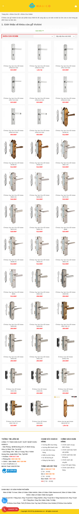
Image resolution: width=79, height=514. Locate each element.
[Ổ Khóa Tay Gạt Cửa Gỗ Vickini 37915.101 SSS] (39, 117)
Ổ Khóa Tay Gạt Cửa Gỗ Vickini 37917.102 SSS (65, 66)
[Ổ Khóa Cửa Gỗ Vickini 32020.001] (39, 375)
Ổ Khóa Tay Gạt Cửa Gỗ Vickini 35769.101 (65, 131)
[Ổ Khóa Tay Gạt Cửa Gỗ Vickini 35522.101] (13, 181)
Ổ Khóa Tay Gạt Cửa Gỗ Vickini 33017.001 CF (65, 325)
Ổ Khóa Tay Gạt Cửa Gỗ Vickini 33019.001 (13, 325)
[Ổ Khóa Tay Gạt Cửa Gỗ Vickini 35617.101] (65, 149)
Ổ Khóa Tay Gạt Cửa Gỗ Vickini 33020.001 (65, 293)
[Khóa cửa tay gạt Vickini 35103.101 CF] (65, 407)
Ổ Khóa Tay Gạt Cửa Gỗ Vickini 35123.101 (13, 228)
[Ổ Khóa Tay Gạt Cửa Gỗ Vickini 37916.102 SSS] (39, 84)
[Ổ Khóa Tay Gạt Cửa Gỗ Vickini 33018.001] (39, 311)
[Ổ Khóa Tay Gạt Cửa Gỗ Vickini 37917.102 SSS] (65, 52)
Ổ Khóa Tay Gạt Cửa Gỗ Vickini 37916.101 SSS (65, 99)
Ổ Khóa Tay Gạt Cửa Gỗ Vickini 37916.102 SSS (39, 99)
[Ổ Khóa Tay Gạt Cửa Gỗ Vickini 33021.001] (39, 278)
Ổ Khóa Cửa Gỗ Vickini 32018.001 (65, 390)
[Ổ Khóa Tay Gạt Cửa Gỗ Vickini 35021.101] (65, 246)
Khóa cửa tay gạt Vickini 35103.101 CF (65, 422)
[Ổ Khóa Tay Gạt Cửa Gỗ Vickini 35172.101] (65, 181)
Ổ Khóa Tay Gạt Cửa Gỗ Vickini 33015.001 (13, 357)
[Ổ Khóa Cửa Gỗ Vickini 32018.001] (65, 375)
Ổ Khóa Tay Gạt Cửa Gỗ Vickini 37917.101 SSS (13, 99)
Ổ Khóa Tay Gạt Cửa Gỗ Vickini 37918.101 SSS (39, 66)
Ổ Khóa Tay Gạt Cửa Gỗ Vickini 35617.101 (65, 163)
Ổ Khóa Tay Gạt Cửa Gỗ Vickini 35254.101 (39, 196)
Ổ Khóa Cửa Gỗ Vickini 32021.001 (13, 390)
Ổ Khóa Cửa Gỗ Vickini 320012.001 (65, 357)
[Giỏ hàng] (76, 6)
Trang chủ (5, 14)
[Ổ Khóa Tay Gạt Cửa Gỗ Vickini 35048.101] (13, 246)
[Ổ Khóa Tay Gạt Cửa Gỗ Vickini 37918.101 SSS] (39, 52)
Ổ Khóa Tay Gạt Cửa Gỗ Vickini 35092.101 (39, 228)
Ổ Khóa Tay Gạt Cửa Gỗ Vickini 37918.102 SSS (13, 66)
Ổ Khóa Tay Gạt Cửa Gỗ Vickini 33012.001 (39, 357)
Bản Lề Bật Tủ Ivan (10, 492)
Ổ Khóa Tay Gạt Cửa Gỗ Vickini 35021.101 (65, 260)
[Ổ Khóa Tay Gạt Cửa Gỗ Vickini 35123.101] (13, 213)
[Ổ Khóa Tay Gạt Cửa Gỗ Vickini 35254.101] (39, 181)
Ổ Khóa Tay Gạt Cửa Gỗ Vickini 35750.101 (39, 163)
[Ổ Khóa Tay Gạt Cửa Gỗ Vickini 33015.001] (13, 343)
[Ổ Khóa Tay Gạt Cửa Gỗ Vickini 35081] (65, 213)
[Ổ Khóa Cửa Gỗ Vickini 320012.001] (65, 343)
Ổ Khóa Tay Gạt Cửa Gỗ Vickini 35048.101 (13, 260)
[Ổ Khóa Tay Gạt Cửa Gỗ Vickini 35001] (13, 278)
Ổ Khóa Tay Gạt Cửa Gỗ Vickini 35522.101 (13, 196)
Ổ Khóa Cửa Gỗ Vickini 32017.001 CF (13, 422)
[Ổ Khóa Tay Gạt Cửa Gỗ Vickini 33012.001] (39, 343)
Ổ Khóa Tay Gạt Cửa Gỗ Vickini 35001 (13, 293)
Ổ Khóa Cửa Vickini (49, 503)
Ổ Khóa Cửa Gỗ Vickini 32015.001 (39, 422)
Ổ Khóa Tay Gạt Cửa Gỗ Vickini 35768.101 (13, 163)
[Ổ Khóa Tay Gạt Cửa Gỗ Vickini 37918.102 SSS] (13, 52)
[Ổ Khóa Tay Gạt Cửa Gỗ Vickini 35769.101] (65, 117)
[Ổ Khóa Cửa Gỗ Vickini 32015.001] (39, 407)
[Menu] (3, 6)
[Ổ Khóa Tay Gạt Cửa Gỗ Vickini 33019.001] (13, 311)
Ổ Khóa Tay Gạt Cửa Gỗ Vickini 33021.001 (39, 293)
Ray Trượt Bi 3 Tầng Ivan (11, 498)
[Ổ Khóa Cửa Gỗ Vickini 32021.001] (13, 375)
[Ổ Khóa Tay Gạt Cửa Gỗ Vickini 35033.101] (39, 246)
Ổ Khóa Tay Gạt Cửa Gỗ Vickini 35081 (65, 228)
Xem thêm (38, 31)
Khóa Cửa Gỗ (14, 14)
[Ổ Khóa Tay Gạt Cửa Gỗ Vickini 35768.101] (13, 149)
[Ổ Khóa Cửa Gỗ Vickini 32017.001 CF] (13, 407)
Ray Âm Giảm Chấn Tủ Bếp (45, 500)
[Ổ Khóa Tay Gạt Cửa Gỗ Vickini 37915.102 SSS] (13, 117)
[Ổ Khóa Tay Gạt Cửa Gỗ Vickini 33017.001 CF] (65, 311)
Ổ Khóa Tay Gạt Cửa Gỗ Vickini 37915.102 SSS (13, 131)
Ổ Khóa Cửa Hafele (64, 503)
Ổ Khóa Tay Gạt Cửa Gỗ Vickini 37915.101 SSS (39, 131)
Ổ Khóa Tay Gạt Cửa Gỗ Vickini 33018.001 (39, 325)
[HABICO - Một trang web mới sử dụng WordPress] (39, 6)
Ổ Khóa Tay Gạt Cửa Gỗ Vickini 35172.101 (65, 196)
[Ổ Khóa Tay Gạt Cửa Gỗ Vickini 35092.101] (39, 213)
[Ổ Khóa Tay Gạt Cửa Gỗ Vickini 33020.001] (65, 278)
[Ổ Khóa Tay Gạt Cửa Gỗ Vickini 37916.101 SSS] (65, 84)
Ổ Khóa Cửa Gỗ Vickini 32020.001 (39, 390)
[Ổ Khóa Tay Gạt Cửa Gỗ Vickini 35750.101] (39, 149)
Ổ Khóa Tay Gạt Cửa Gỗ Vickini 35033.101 (39, 260)
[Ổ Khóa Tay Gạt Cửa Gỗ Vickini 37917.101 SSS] (13, 84)
